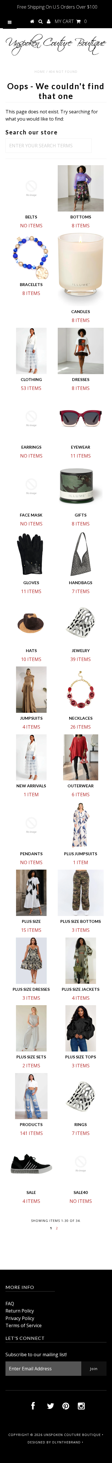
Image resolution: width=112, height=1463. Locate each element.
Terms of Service (23, 1325)
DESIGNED (36, 1442)
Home (39, 71)
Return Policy (19, 1311)
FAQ (9, 1303)
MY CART (71, 21)
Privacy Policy (19, 1318)
